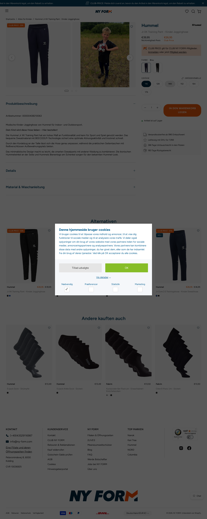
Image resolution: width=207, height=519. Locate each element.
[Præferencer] (91, 289)
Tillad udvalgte (80, 267)
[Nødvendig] (67, 289)
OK (126, 267)
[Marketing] (139, 289)
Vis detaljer (102, 277)
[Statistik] (115, 289)
